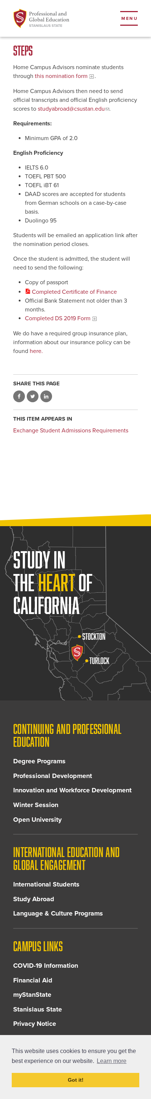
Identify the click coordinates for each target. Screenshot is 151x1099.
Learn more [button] (111, 1061)
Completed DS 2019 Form (58, 318)
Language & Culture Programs (58, 913)
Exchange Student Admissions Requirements (70, 430)
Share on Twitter (32, 396)
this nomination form (61, 76)
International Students (46, 884)
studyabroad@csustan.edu (71, 109)
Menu (129, 18)
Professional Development (52, 776)
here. (36, 351)
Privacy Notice (34, 1024)
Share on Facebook (19, 396)
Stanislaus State (37, 1009)
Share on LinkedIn (46, 396)
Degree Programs (39, 761)
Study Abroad (33, 899)
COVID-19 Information (45, 965)
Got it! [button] (76, 1080)
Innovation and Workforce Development (72, 790)
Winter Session (35, 805)
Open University (37, 820)
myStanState (32, 995)
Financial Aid (32, 980)
